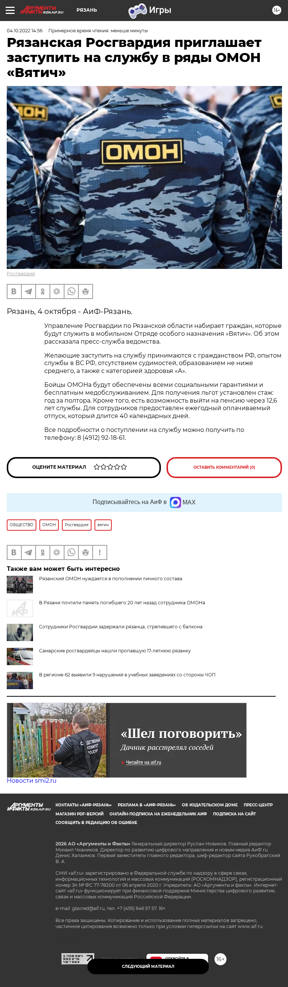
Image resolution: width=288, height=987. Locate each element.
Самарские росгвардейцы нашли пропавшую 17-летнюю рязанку (115, 650)
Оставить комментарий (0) (224, 467)
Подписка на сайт (234, 814)
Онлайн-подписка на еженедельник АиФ (158, 814)
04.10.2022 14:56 (24, 30)
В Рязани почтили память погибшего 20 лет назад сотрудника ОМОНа (122, 602)
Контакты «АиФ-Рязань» (84, 805)
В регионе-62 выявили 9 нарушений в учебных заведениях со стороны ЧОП (127, 675)
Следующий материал (148, 966)
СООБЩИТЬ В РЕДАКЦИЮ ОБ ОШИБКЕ (96, 822)
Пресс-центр (258, 805)
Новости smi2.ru (32, 780)
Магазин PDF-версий (80, 814)
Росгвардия (21, 273)
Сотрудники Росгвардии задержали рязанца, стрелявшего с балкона (120, 626)
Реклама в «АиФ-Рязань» (147, 805)
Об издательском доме (210, 805)
